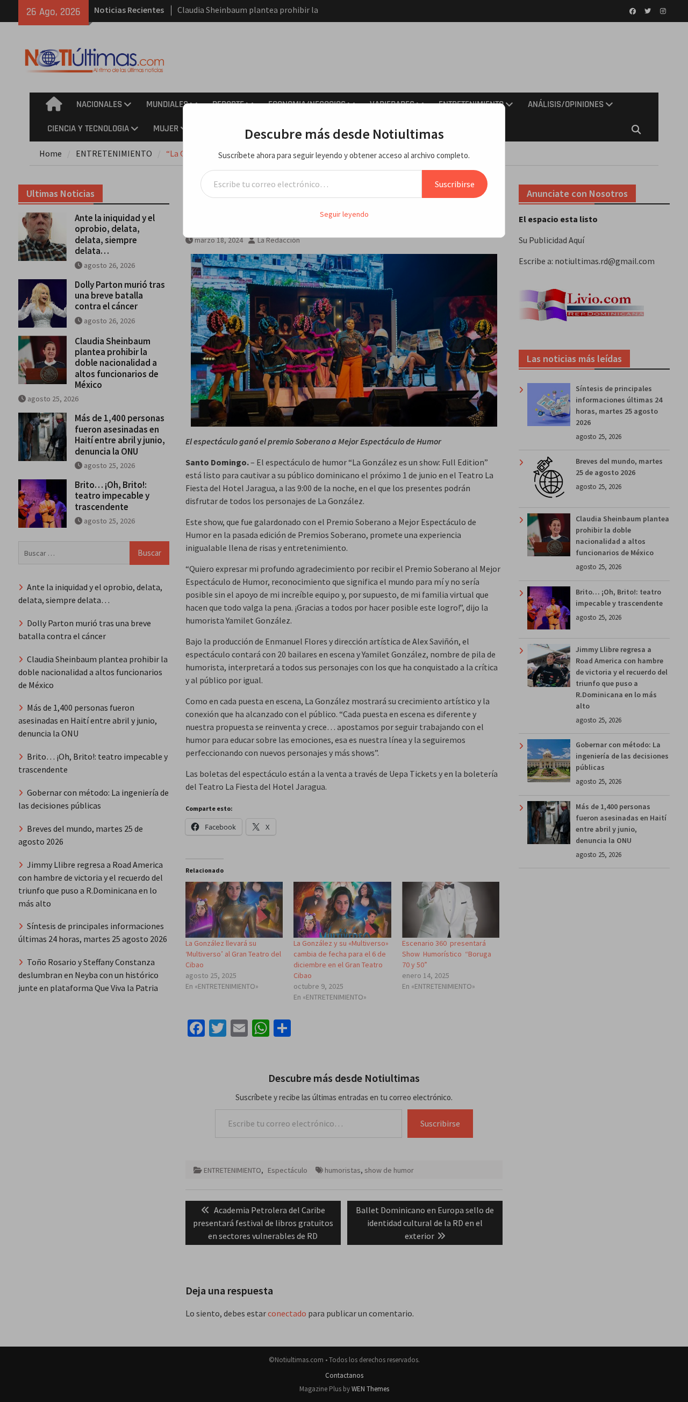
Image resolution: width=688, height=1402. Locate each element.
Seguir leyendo (344, 214)
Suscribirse (455, 184)
